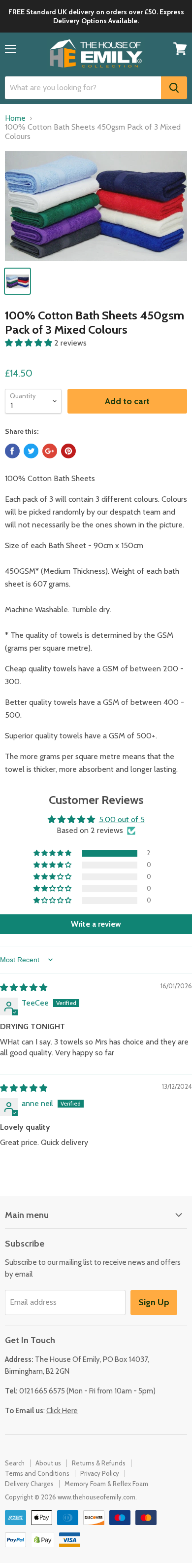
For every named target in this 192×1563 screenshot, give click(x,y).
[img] (23, 987)
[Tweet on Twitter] (31, 451)
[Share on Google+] (49, 451)
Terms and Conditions (37, 1473)
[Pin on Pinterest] (68, 451)
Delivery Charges (29, 1484)
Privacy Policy (99, 1473)
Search (15, 1463)
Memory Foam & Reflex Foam (106, 1484)
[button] (29, 342)
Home (15, 118)
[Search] (174, 87)
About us (48, 1463)
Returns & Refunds (99, 1463)
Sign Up (153, 1302)
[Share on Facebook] (12, 451)
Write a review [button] (96, 924)
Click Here (62, 1410)
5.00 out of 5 (122, 819)
